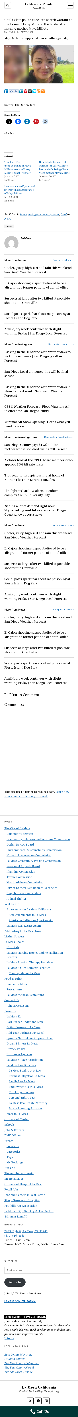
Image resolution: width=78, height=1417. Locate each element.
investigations (50, 214)
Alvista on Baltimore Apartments (31, 920)
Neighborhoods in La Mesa (24, 893)
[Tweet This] (34, 92)
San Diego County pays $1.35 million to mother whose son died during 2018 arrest (35, 446)
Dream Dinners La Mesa (22, 1043)
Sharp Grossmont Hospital (22, 1200)
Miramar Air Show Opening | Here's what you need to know (37, 424)
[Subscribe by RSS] (43, 92)
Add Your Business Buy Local (25, 1033)
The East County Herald (19, 1367)
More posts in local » (63, 525)
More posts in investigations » (59, 437)
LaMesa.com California (20, 1301)
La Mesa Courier (14, 1359)
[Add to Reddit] (30, 92)
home (23, 214)
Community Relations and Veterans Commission (38, 839)
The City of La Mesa (17, 828)
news (9, 226)
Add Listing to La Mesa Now (22, 931)
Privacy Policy (16, 1049)
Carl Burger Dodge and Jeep (25, 1022)
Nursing (9, 1168)
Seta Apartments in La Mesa (27, 915)
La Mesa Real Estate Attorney (28, 1103)
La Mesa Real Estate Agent (24, 926)
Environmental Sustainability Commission (34, 850)
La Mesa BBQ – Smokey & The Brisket (29, 1211)
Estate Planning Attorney (25, 1108)
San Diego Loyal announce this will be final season (36, 373)
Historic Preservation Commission (29, 855)
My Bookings (15, 1162)
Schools (9, 1124)
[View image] (39, 82)
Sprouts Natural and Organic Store (30, 1038)
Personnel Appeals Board (23, 866)
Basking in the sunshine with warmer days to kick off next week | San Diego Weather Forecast (37, 356)
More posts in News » (63, 609)
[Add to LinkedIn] (21, 92)
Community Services (20, 834)
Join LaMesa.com (18, 1006)
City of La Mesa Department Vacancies (32, 888)
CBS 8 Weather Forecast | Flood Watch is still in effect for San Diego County (37, 408)
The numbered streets (19, 1173)
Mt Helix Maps (13, 1179)
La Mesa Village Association (25, 1060)
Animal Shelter (16, 899)
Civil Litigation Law (21, 1092)
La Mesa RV (14, 1016)
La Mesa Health (14, 942)
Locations (13, 1146)
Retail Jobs (11, 1189)
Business (10, 1011)
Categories (13, 1152)
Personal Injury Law (22, 1097)
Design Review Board (20, 844)
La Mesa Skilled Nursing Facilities (28, 968)
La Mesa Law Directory (21, 1065)
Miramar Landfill (15, 1216)
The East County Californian (21, 1363)
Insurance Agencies (19, 1054)
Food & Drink (13, 979)
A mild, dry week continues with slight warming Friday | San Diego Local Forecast (35, 331)
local (64, 214)
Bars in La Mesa (17, 984)
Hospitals (13, 947)
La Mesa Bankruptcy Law (25, 1070)
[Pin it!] (25, 92)
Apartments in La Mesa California (29, 909)
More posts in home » (63, 260)
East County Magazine (18, 1354)
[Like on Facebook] (14, 92)
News (7, 219)
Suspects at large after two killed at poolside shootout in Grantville (37, 300)
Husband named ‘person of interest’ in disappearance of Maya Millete (19, 189)
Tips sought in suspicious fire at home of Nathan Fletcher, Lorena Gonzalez (34, 477)
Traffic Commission (19, 877)
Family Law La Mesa (22, 1081)
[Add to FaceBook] (6, 92)
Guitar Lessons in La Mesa (23, 1027)
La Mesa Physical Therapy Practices (30, 962)
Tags (10, 1157)
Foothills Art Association (20, 1206)
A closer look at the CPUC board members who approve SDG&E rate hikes (38, 462)
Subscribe (15, 1282)
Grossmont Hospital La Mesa (23, 1184)
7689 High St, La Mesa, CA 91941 (26, 1231)
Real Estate (11, 904)
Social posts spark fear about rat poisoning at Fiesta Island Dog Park (37, 315)
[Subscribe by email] (38, 92)
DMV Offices (12, 1135)
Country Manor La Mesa (24, 973)
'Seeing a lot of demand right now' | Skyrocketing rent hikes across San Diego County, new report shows (35, 510)
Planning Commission (21, 871)
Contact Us (11, 1000)
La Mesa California (39, 4)
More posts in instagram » (61, 344)
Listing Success (14, 936)
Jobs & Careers (14, 1130)
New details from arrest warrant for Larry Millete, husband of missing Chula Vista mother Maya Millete (54, 167)
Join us (9, 1338)
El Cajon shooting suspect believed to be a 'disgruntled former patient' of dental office (36, 285)
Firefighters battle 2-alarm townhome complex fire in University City (32, 492)
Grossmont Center (16, 1119)
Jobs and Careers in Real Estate (24, 1195)
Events (8, 1141)
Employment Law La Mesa (26, 1087)
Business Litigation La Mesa (27, 1076)
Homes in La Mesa (16, 1114)
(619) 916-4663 (14, 1236)
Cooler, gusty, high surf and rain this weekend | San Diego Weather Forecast (38, 269)
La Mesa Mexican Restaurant (25, 995)
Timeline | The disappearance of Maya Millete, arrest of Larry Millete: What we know (17, 167)
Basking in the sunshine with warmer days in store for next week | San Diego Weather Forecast (37, 391)
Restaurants (14, 989)
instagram (34, 214)
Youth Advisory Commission (25, 882)
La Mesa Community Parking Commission (34, 861)
